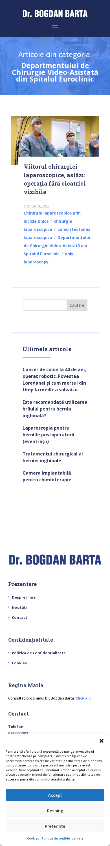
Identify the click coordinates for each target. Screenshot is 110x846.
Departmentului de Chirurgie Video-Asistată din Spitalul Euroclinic (57, 245)
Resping (55, 810)
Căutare (77, 305)
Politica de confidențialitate (62, 838)
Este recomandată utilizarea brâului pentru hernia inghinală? (55, 409)
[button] (101, 741)
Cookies (33, 838)
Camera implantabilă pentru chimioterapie (47, 476)
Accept (55, 795)
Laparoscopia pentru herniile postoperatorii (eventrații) (48, 435)
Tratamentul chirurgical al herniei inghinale (53, 457)
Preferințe (55, 826)
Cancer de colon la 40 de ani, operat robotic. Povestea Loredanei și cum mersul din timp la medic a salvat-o (54, 379)
